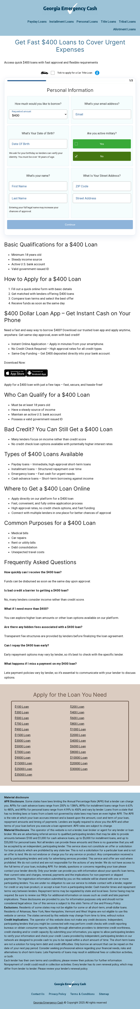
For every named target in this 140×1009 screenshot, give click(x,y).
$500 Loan (22, 718)
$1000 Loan (78, 729)
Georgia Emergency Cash (48, 1002)
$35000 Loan (23, 774)
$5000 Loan (22, 746)
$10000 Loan (79, 757)
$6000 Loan (78, 746)
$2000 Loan (78, 735)
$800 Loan (77, 723)
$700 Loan (22, 723)
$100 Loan (22, 707)
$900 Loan (22, 729)
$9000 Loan (22, 757)
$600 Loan (77, 718)
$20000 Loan (79, 763)
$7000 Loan (22, 752)
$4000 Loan (78, 740)
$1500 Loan (22, 735)
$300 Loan (22, 712)
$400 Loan (77, 712)
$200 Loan (77, 707)
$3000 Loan (22, 740)
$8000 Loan (78, 752)
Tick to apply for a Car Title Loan (74, 72)
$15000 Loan (23, 763)
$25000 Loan (23, 769)
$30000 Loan (79, 769)
